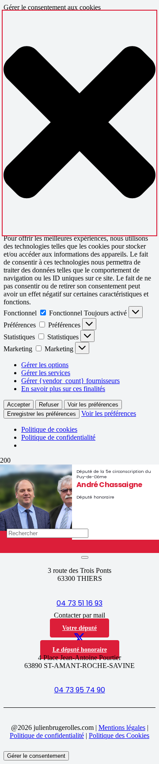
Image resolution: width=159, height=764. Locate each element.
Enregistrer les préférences (41, 414)
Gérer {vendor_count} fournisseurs (70, 380)
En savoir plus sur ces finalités (63, 388)
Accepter (18, 404)
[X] (79, 639)
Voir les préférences (93, 404)
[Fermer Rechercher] (84, 557)
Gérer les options (44, 365)
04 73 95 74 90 (79, 690)
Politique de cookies (49, 429)
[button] (79, 123)
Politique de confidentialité (58, 437)
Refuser (49, 404)
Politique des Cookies (119, 735)
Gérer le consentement (36, 755)
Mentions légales (121, 727)
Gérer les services (45, 372)
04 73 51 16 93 (79, 603)
